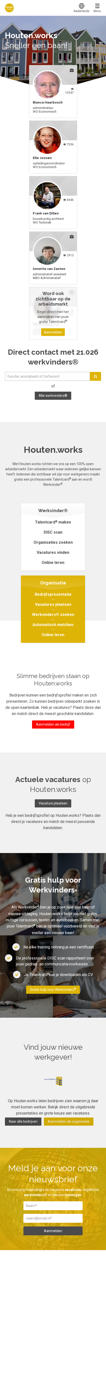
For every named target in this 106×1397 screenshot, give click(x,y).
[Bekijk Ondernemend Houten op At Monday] (53, 1081)
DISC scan (53, 532)
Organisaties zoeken (53, 542)
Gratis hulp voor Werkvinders (53, 989)
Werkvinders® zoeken (53, 614)
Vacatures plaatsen (53, 604)
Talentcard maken (53, 522)
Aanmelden (53, 332)
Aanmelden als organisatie (68, 1121)
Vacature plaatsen (53, 803)
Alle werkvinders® (53, 396)
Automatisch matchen (53, 624)
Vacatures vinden (53, 552)
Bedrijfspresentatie (53, 594)
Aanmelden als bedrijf (53, 724)
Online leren (53, 562)
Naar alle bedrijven (23, 1121)
